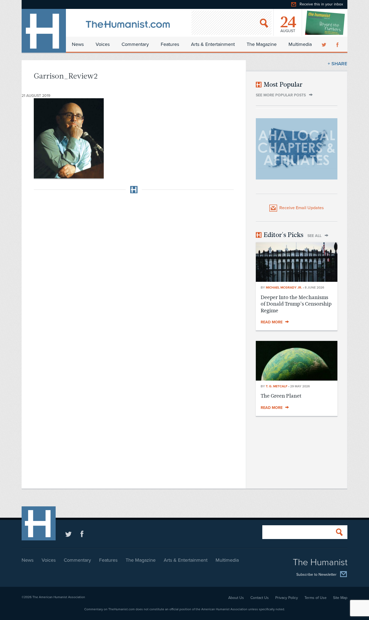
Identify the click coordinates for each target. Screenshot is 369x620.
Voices (103, 44)
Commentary (135, 44)
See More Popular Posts (281, 95)
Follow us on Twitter (68, 534)
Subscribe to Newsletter (316, 574)
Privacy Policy (286, 597)
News (78, 44)
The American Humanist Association (58, 597)
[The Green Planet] (296, 379)
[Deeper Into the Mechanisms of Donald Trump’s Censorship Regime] (296, 280)
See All (314, 235)
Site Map (340, 597)
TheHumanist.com (44, 31)
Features (170, 44)
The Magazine (262, 44)
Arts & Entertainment (213, 44)
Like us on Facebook (82, 534)
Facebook (338, 44)
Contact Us (259, 597)
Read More (272, 322)
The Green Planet (281, 395)
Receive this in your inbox (321, 4)
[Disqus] (134, 265)
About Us (236, 597)
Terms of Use (315, 597)
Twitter (324, 44)
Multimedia (300, 44)
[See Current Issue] (325, 23)
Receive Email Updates (301, 208)
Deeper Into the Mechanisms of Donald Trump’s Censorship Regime (296, 304)
